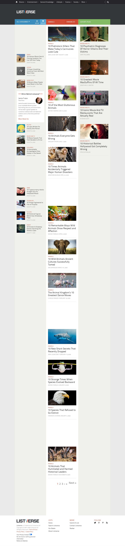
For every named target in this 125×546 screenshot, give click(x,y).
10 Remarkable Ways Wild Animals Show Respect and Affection (62, 228)
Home (50, 523)
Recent (37, 23)
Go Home (16, 2)
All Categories (22, 22)
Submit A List (74, 523)
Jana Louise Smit (53, 55)
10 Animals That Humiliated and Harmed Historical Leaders (60, 469)
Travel (29, 54)
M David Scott (84, 119)
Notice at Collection (22, 541)
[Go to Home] (25, 19)
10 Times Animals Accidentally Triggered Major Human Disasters (60, 169)
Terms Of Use (33, 529)
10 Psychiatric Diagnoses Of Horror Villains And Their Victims (94, 49)
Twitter (95, 523)
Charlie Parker (53, 298)
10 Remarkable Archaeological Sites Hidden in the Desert (34, 151)
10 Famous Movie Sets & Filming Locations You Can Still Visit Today (35, 58)
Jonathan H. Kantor (86, 85)
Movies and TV (31, 136)
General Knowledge (46, 2)
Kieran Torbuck (53, 234)
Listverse (19, 525)
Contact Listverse (76, 526)
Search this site (107, 2)
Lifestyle (59, 2)
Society (76, 2)
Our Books (51, 528)
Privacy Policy (20, 531)
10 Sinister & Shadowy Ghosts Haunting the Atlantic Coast (34, 228)
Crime (28, 188)
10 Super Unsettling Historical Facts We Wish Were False (35, 71)
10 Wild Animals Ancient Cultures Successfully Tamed (60, 262)
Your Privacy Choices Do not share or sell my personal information (26, 537)
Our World (30, 147)
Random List (71, 22)
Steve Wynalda (85, 152)
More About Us (23, 119)
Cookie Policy (29, 531)
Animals (50, 43)
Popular (43, 23)
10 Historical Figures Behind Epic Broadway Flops (34, 216)
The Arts (29, 212)
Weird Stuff (30, 80)
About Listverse (53, 531)
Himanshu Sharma (54, 416)
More (83, 2)
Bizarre (21, 2)
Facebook (99, 523)
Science (67, 2)
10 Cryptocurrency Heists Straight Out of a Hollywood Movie (35, 191)
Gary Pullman (85, 55)
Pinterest (103, 523)
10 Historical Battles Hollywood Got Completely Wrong (93, 146)
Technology (30, 200)
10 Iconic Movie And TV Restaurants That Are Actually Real (92, 113)
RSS (107, 523)
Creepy (29, 225)
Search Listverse (54, 526)
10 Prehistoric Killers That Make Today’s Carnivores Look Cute (61, 49)
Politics (29, 125)
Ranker (72, 528)
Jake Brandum (53, 267)
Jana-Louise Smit (53, 354)
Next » (72, 483)
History (29, 67)
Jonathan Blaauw (54, 175)
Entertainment (32, 2)
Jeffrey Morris (53, 111)
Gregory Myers (53, 141)
